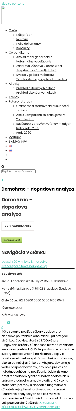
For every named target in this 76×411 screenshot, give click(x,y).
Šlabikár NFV (18, 141)
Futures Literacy (20, 101)
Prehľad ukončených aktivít (36, 92)
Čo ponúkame (19, 52)
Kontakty (23, 48)
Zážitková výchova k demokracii (39, 66)
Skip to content (12, 3)
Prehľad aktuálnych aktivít (35, 88)
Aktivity (14, 84)
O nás (13, 30)
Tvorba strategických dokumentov (41, 79)
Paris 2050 (23, 133)
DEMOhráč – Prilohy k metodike (24, 262)
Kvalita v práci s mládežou (35, 75)
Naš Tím (22, 39)
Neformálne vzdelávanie (33, 61)
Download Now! (12, 240)
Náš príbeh (24, 35)
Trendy (14, 97)
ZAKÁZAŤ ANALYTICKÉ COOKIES (38, 407)
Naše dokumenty (28, 44)
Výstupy (15, 137)
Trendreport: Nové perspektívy (24, 266)
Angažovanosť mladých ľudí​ (36, 70)
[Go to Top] (2, 327)
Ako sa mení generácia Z (34, 57)
